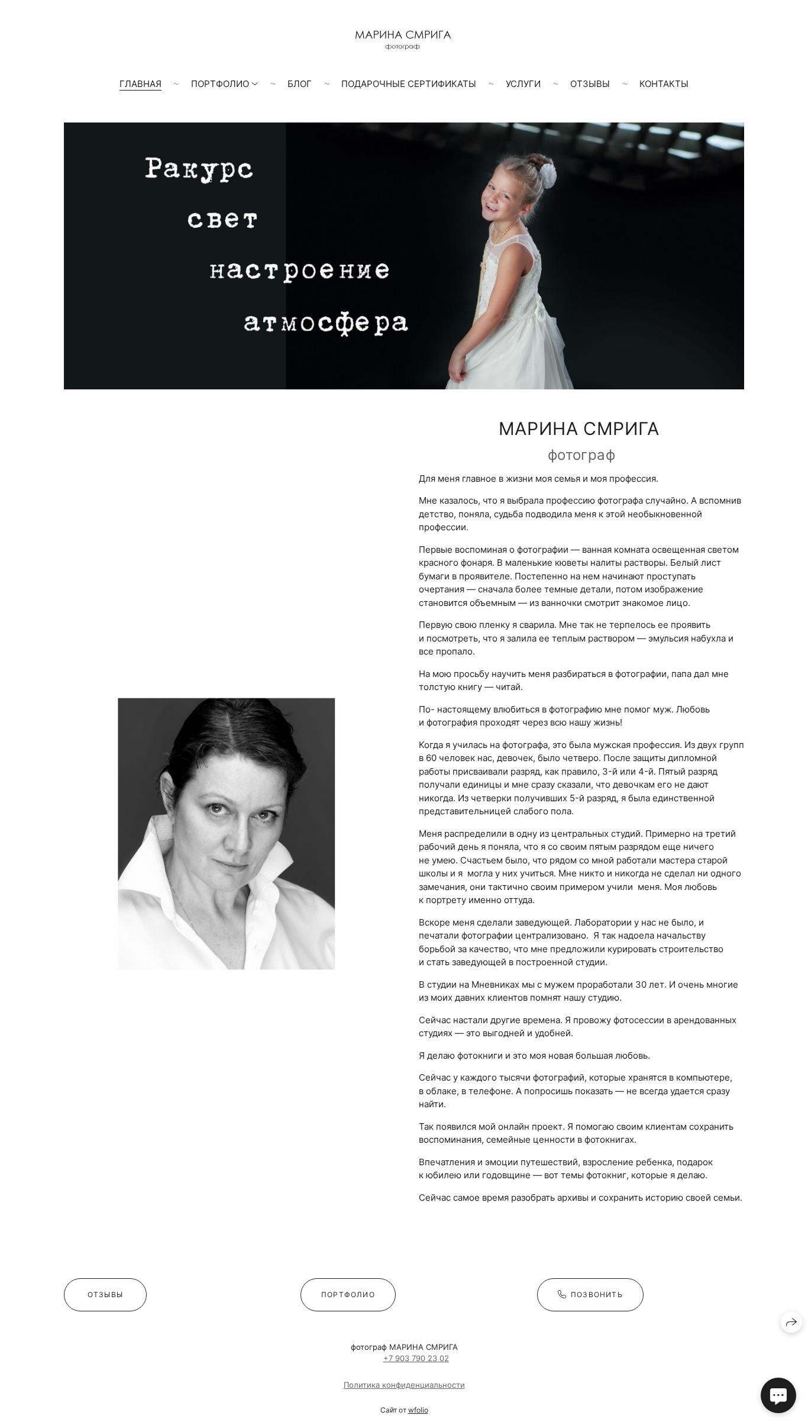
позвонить (597, 1294)
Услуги (523, 83)
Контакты (664, 83)
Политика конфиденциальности (404, 1384)
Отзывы (590, 83)
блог (299, 83)
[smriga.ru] (404, 40)
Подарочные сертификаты (408, 83)
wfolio (418, 1409)
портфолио (348, 1294)
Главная (140, 83)
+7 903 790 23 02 (416, 1358)
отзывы (105, 1294)
